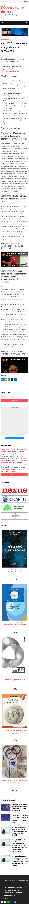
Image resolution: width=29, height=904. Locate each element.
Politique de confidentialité (13, 887)
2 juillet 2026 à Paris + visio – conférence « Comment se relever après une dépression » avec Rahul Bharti (20, 818)
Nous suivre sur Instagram (15, 438)
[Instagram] (27, 1)
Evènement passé (5, 40)
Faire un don (14, 475)
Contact (6, 898)
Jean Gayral (10, 91)
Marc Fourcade (19, 116)
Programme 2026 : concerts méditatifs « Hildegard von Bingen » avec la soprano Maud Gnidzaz (20, 807)
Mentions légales (9, 895)
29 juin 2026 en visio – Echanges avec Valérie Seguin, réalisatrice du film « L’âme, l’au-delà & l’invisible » (19, 831)
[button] (14, 421)
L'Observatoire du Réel (12, 9)
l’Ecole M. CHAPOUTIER (11, 71)
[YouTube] (25, 1)
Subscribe (14, 400)
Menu (5, 23)
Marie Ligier (23, 106)
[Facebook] (23, 1)
